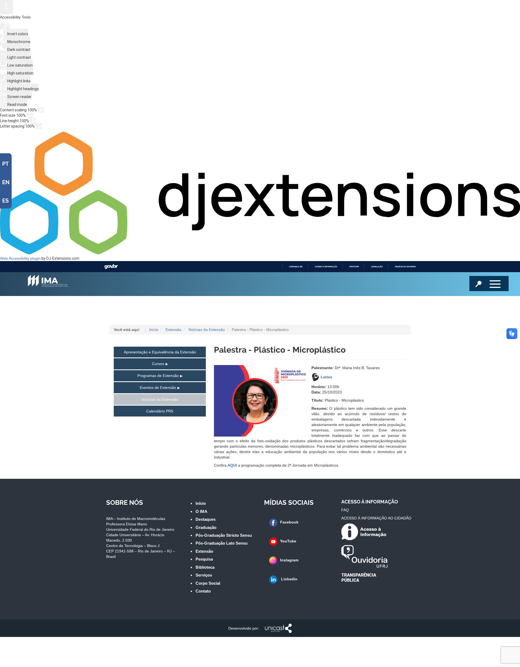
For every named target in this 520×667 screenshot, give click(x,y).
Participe (354, 266)
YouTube (288, 541)
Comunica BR (296, 266)
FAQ (345, 510)
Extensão (204, 551)
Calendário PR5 (159, 411)
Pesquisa (204, 559)
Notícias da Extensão (160, 399)
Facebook (289, 522)
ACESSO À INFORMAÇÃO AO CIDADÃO (376, 518)
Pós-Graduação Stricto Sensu (224, 535)
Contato (203, 591)
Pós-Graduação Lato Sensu (222, 543)
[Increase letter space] (40, 126)
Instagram (289, 560)
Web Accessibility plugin (20, 258)
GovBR (111, 266)
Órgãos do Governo (405, 266)
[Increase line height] (34, 120)
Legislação (377, 266)
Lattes (326, 377)
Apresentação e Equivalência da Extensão (160, 352)
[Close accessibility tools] (8, 26)
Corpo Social (208, 583)
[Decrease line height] (31, 120)
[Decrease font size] (28, 115)
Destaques (206, 519)
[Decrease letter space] (36, 126)
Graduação (206, 527)
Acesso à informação (326, 266)
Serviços (204, 575)
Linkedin (288, 579)
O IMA (201, 511)
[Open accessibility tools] (6, 7)
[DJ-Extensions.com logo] (260, 253)
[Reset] (2, 25)
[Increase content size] (42, 110)
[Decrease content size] (39, 110)
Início (201, 503)
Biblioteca (205, 567)
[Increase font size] (31, 115)
